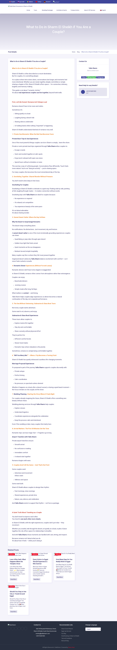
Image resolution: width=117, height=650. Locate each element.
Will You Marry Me (20, 355)
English (13, 1)
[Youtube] (19, 628)
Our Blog (63, 633)
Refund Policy (65, 640)
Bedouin (18, 251)
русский (21, 1)
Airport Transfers (18, 437)
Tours (35, 10)
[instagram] (12, 628)
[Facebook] (9, 628)
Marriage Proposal (18, 363)
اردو (58, 1)
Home (28, 10)
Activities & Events (62, 10)
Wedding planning (18, 404)
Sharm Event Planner (67, 628)
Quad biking (19, 239)
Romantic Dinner (19, 266)
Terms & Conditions (66, 638)
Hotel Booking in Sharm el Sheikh (70, 636)
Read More (13, 579)
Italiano (31, 1)
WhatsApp (91, 77)
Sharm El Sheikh (17, 74)
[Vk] (22, 628)
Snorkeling (16, 185)
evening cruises (20, 285)
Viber (84, 77)
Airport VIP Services (89, 10)
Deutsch (47, 1)
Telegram (100, 77)
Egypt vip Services (66, 631)
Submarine (16, 315)
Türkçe (39, 1)
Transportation (75, 10)
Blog (78, 52)
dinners (21, 270)
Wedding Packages (47, 10)
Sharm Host (71, 647)
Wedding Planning (20, 394)
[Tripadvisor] (15, 628)
